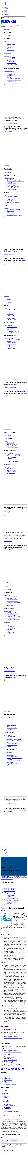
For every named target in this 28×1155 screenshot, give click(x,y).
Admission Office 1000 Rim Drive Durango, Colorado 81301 (10, 1058)
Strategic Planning (11, 65)
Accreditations (10, 50)
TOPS (5, 1151)
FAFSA (9, 460)
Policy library (7, 1109)
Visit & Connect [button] (8, 325)
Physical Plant (10, 759)
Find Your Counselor (12, 332)
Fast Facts (9, 47)
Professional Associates (12, 64)
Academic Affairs (11, 58)
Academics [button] (6, 165)
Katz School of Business (13, 186)
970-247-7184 (9, 1062)
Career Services (11, 628)
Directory (6, 13)
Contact (6, 905)
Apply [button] (5, 308)
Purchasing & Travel (12, 763)
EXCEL (9, 742)
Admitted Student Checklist (13, 340)
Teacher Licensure (11, 319)
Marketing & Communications (14, 758)
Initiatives (9, 73)
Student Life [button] (7, 595)
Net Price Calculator (12, 444)
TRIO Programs (11, 213)
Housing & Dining (11, 598)
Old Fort (9, 77)
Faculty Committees (12, 743)
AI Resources (10, 753)
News (5, 10)
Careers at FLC (10, 729)
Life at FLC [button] (7, 583)
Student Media (10, 603)
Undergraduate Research (13, 202)
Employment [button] (7, 723)
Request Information (12, 327)
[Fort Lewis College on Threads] (19, 1069)
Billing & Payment (11, 471)
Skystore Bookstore (11, 631)
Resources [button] (6, 195)
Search (2, 17)
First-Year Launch (11, 344)
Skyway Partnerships (12, 74)
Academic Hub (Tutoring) (13, 209)
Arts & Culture (10, 605)
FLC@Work (10, 76)
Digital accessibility (8, 1150)
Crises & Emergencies (9, 891)
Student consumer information (11, 1111)
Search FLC (4, 26)
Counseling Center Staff (10, 889)
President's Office (11, 57)
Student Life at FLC (12, 596)
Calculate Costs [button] (7, 441)
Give (5, 4)
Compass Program (11, 342)
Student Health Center (12, 614)
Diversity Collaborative (12, 601)
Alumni (5, 7)
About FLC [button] (6, 29)
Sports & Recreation (12, 599)
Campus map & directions (10, 1084)
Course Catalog (10, 199)
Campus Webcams (11, 45)
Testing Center (10, 211)
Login (5, 1153)
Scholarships (10, 458)
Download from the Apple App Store (13, 1038)
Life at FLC (22, 876)
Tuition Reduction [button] (8, 453)
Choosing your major (9, 254)
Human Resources (11, 725)
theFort (8, 765)
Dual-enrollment (11, 315)
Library (8, 212)
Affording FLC (7, 512)
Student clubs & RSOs (9, 671)
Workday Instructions (12, 728)
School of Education (12, 189)
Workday (9, 726)
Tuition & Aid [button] (7, 429)
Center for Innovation (12, 81)
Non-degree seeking (12, 316)
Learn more (15, 1131)
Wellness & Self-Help (12, 893)
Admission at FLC (11, 309)
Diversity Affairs (11, 60)
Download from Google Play (11, 1036)
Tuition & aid (7, 1078)
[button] (10, 1119)
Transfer (9, 312)
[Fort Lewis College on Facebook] (5, 1069)
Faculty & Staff (10, 895)
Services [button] (6, 899)
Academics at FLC (11, 179)
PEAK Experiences (11, 346)
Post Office (9, 629)
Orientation (9, 345)
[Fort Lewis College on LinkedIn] (16, 1069)
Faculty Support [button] (8, 735)
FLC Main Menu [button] (8, 35)
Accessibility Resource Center (14, 215)
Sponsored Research (12, 745)
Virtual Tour (10, 329)
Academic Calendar (12, 196)
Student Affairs (10, 61)
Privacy (5, 1149)
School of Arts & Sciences (13, 188)
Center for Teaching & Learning (15, 740)
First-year (9, 311)
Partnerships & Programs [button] (10, 71)
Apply (5, 2)
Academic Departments (12, 183)
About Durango (11, 44)
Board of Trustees (11, 63)
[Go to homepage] (8, 25)
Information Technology (13, 756)
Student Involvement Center (14, 602)
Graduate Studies (11, 185)
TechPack (9, 633)
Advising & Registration (13, 198)
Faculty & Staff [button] (7, 711)
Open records (7, 1096)
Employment (7, 1107)
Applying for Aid (11, 470)
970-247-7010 (9, 1064)
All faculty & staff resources (11, 803)
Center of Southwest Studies (14, 80)
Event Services (10, 755)
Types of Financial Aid (12, 461)
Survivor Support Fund (12, 898)
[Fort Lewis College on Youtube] (9, 1069)
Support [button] (6, 208)
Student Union (10, 632)
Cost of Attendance (11, 445)
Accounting (10, 762)
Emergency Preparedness (13, 619)
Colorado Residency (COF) (13, 454)
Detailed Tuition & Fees (13, 447)
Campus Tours (10, 328)
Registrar (9, 746)
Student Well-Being (11, 615)
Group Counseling (11, 902)
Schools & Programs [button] (9, 178)
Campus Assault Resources (13, 616)
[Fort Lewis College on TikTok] (12, 1069)
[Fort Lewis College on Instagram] (2, 1069)
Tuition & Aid (10, 443)
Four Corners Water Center (13, 78)
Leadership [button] (6, 56)
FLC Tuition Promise (12, 457)
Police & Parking (11, 618)
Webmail (6, 1097)
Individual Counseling (12, 900)
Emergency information (9, 1105)
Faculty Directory (11, 200)
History (8, 48)
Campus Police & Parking (13, 760)
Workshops (9, 903)
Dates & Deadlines (11, 468)
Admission (6, 1075)
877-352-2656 (9, 1061)
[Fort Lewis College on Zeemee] (22, 1069)
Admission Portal (11, 341)
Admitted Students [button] (8, 338)
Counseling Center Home (10, 888)
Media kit (6, 1094)
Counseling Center (11, 612)
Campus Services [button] (8, 752)
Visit (5, 3)
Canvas (8, 738)
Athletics (6, 8)
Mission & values (8, 1108)
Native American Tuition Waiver (15, 456)
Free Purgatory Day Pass (13, 331)
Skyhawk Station (11, 348)
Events (5, 11)
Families (9, 896)
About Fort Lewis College (13, 43)
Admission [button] (6, 296)
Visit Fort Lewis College (10, 387)
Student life (6, 1081)
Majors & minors (8, 1080)
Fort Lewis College (14, 876)
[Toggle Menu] (17, 25)
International (10, 314)
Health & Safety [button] (8, 611)
